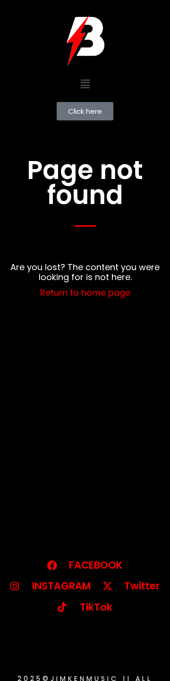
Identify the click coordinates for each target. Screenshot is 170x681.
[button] (85, 84)
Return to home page (85, 292)
